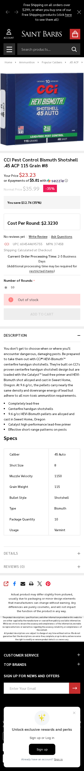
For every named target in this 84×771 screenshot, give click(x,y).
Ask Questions (61, 236)
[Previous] (8, 12)
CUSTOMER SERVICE (21, 655)
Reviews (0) (14, 566)
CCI (6, 244)
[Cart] (75, 34)
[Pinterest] (48, 583)
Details (11, 553)
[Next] (16, 12)
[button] (36, 180)
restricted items (41, 271)
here (68, 14)
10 (12, 287)
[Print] (31, 583)
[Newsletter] (74, 688)
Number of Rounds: (19, 280)
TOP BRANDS (15, 664)
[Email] (23, 583)
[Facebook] (14, 583)
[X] (39, 583)
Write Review (38, 236)
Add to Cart (42, 314)
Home (8, 62)
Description (15, 335)
